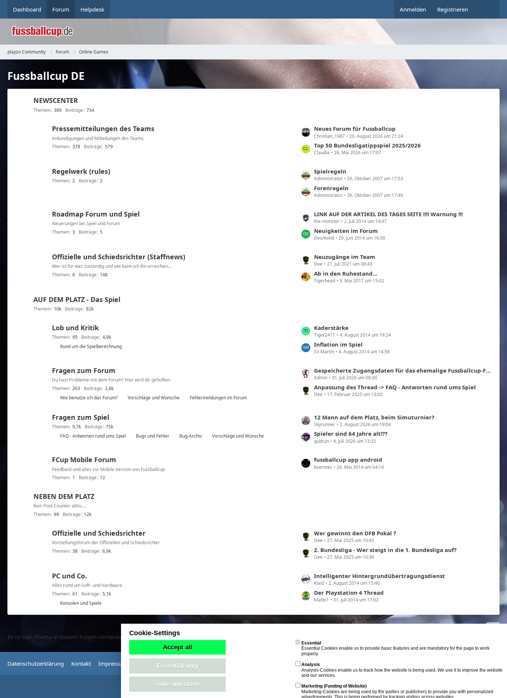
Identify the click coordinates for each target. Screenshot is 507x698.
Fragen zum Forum (83, 370)
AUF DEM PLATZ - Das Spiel (76, 299)
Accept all (177, 647)
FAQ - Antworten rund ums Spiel (93, 436)
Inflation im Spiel (338, 344)
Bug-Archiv (190, 436)
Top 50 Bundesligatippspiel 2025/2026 (367, 145)
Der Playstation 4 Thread (349, 592)
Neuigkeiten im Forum (346, 230)
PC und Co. (69, 575)
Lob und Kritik (75, 327)
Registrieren (452, 9)
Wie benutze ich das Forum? (89, 398)
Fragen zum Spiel (80, 417)
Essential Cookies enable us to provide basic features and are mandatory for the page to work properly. (395, 648)
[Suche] (487, 9)
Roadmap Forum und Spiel (96, 214)
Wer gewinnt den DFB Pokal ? (355, 533)
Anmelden (413, 9)
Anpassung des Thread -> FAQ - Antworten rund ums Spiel (395, 387)
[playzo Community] (259, 31)
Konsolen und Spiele (81, 603)
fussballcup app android (348, 459)
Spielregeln (330, 171)
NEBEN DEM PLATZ (63, 496)
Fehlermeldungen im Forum (218, 398)
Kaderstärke (331, 327)
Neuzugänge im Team (344, 256)
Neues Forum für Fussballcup (355, 128)
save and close (177, 684)
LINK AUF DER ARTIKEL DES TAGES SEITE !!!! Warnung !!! (388, 214)
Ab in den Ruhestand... (345, 273)
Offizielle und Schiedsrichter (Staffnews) (118, 256)
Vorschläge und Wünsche (154, 398)
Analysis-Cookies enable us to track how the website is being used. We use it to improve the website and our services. (402, 670)
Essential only (177, 665)
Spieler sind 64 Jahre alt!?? (350, 433)
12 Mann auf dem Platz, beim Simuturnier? (374, 417)
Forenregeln (331, 188)
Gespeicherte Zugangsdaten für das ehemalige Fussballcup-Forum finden (403, 370)
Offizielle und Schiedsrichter (98, 533)
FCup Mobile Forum (84, 459)
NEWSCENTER (55, 100)
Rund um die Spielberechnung (91, 346)
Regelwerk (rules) (81, 171)
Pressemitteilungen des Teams (103, 128)
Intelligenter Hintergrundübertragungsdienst (379, 575)
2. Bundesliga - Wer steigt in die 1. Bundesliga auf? (385, 549)
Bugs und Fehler (152, 436)
